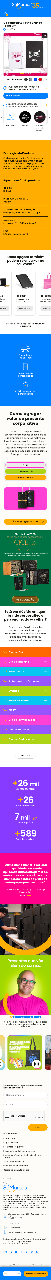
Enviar (38, 1127)
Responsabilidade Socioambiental (19, 1151)
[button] (22, 73)
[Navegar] (20, 895)
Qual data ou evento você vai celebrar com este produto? (22, 88)
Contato (7, 1178)
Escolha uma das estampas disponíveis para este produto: (23, 105)
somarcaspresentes (25, 1017)
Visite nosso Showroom (14, 1161)
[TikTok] (26, 1252)
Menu (5, 6)
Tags (25, 465)
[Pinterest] (32, 1252)
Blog (5, 1182)
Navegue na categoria (32, 324)
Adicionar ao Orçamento (36, 1273)
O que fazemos (10, 1142)
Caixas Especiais (25, 477)
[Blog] (37, 1252)
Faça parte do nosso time (15, 1165)
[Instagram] (5, 1252)
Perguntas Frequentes (13, 1146)
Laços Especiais (26, 471)
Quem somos (9, 1138)
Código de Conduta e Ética (16, 1170)
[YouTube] (16, 1252)
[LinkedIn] (11, 1252)
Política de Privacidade (38, 1265)
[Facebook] (21, 1252)
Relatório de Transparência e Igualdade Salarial (22, 1156)
